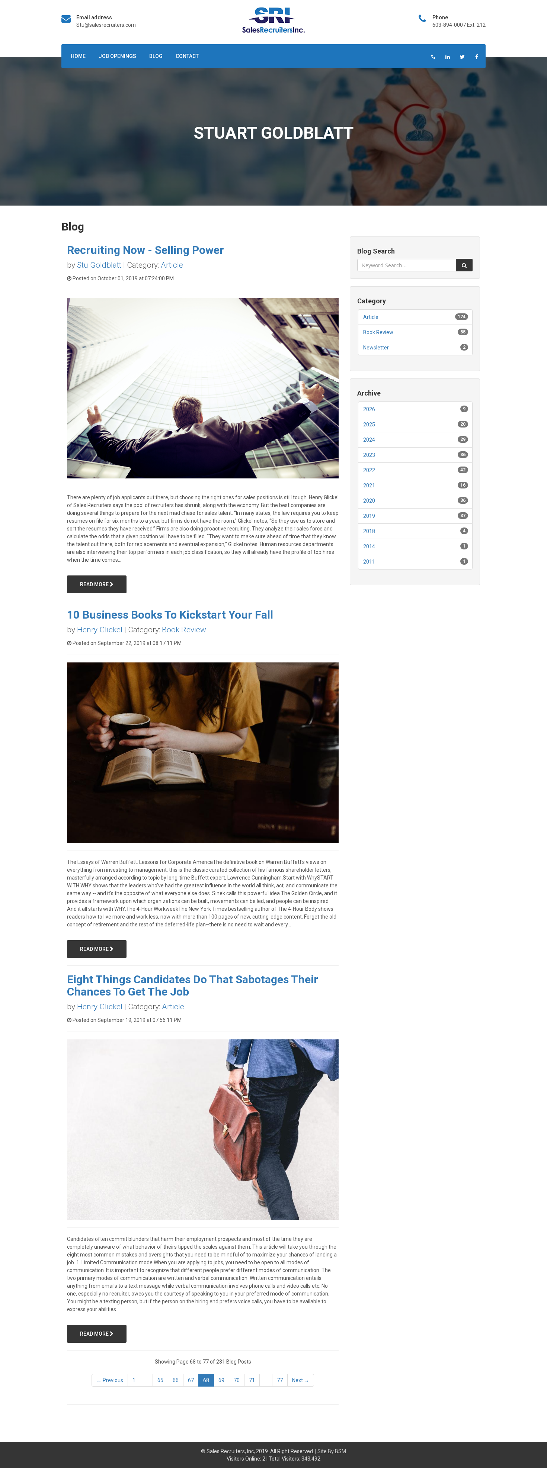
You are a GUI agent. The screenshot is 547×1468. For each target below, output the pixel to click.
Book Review (184, 629)
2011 (369, 562)
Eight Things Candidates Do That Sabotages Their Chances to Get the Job (192, 985)
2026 (369, 409)
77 (280, 1380)
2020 (369, 501)
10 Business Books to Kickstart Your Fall (170, 614)
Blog (156, 56)
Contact (187, 56)
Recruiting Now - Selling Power (145, 250)
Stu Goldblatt (99, 265)
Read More (95, 584)
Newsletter (376, 348)
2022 (369, 470)
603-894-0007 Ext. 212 (459, 25)
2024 (369, 440)
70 (237, 1380)
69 (221, 1380)
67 (191, 1380)
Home (78, 56)
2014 (369, 546)
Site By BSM (331, 1451)
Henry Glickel (99, 629)
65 (160, 1380)
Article (172, 265)
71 (252, 1380)
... (146, 1380)
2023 (369, 455)
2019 (369, 516)
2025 (369, 425)
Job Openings (117, 56)
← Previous (109, 1380)
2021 (369, 485)
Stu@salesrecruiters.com (106, 25)
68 (206, 1380)
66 (176, 1380)
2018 (369, 531)
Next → (300, 1380)
